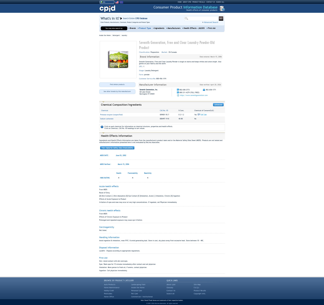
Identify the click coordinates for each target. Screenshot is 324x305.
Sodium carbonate (106, 119)
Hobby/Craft (109, 291)
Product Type (145, 28)
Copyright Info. (200, 294)
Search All (170, 294)
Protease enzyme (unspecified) (111, 115)
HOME (180, 2)
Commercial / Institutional (142, 297)
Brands (133, 28)
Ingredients (159, 28)
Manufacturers (174, 28)
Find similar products (117, 84)
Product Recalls (200, 291)
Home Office (109, 297)
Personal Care (136, 291)
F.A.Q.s (196, 288)
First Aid (211, 28)
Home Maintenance (111, 288)
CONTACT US (210, 2)
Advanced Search (211, 22)
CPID (107, 8)
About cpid (171, 284)
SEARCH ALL (220, 2)
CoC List (203, 115)
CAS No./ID (164, 110)
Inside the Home (138, 288)
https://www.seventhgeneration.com (194, 95)
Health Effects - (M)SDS (194, 28)
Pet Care (134, 294)
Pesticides (108, 294)
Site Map (197, 284)
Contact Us (171, 291)
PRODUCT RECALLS (198, 2)
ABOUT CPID (187, 2)
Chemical (104, 110)
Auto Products (109, 284)
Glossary (170, 288)
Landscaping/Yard (138, 284)
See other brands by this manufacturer (117, 91)
